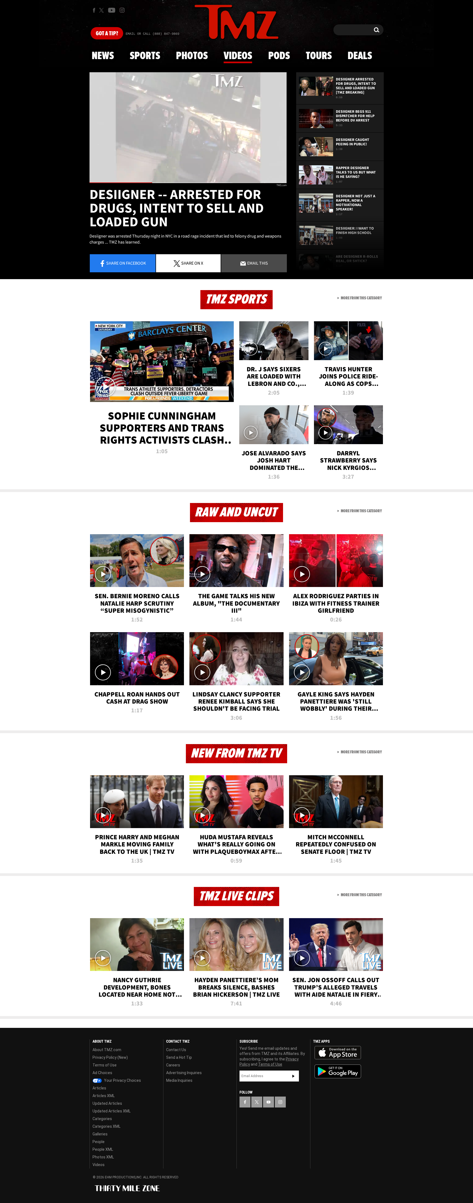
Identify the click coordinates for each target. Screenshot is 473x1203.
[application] (188, 127)
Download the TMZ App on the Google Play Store (338, 1071)
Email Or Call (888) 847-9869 (152, 34)
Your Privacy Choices (122, 1080)
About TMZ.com (107, 1050)
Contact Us (176, 1050)
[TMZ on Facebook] (94, 10)
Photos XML (103, 1157)
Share (126, 263)
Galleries (100, 1134)
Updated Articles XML (112, 1111)
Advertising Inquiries (184, 1073)
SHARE (192, 263)
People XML (103, 1149)
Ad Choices (102, 1073)
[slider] (188, 182)
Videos (238, 56)
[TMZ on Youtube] (111, 10)
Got (107, 33)
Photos (192, 56)
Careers (173, 1065)
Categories (102, 1119)
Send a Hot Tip (179, 1057)
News (103, 56)
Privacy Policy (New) (110, 1057)
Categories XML (106, 1126)
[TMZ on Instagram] (122, 10)
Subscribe (293, 1076)
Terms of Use (105, 1065)
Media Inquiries (179, 1080)
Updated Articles (107, 1103)
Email (257, 263)
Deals (360, 56)
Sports (145, 56)
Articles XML (104, 1096)
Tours (319, 56)
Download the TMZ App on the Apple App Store (338, 1053)
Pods (279, 56)
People (99, 1142)
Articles (99, 1088)
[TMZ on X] (102, 10)
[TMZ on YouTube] (268, 1102)
